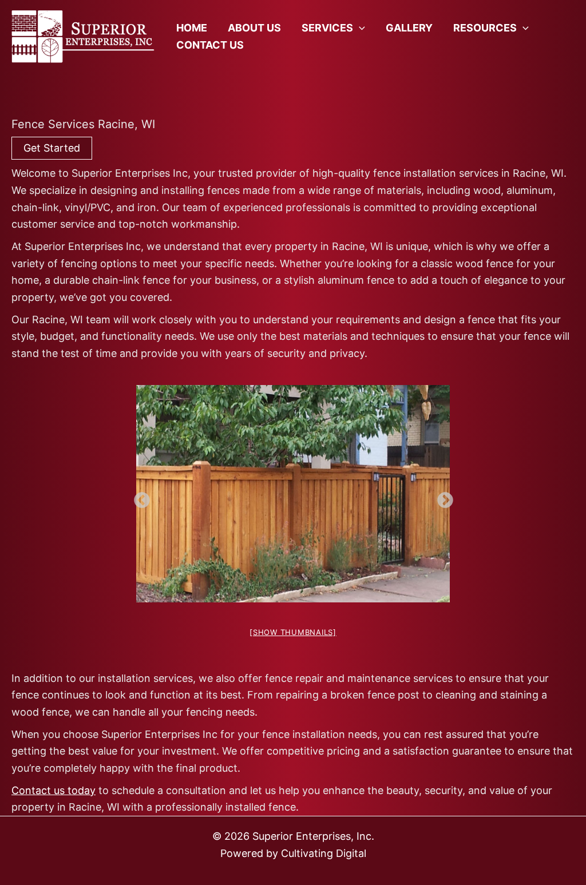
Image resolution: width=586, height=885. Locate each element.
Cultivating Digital (323, 853)
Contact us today (53, 790)
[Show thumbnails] (293, 632)
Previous (138, 497)
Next (442, 497)
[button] (359, 28)
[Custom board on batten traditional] (293, 493)
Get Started (51, 148)
